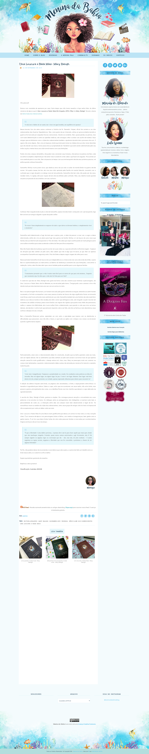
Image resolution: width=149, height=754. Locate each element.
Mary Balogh (43, 521)
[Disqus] (57, 594)
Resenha (65, 521)
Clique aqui (69, 507)
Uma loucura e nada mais (30, 523)
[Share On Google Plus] (93, 516)
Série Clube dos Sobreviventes (32, 114)
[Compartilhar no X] (85, 516)
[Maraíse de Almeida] (115, 104)
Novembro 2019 (55, 521)
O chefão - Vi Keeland (115, 215)
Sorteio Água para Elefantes (116, 332)
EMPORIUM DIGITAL (97, 751)
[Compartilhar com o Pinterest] (89, 516)
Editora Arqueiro (30, 521)
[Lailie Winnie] (115, 145)
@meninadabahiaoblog (111, 700)
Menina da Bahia (78, 751)
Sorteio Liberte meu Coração (115, 327)
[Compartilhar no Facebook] (81, 516)
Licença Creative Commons (87, 724)
